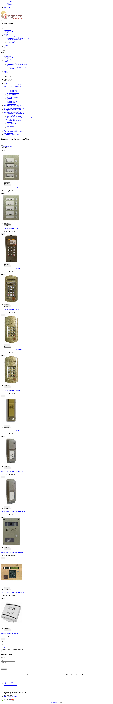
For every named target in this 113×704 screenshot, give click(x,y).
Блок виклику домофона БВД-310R (10, 268)
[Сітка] (1, 145)
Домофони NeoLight (12, 98)
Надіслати (3, 668)
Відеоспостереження (9, 119)
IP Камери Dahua (11, 123)
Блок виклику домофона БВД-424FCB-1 (12, 552)
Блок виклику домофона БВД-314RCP (11, 349)
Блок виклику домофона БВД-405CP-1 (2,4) (13, 511)
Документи (10, 31)
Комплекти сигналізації (13, 111)
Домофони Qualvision (12, 99)
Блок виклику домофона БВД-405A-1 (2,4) (12, 471)
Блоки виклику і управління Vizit (12, 86)
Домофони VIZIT (11, 104)
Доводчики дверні (8, 133)
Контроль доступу (8, 124)
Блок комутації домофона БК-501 (10, 633)
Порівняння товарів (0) (7, 146)
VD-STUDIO (54, 702)
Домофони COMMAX (12, 97)
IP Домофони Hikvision (13, 93)
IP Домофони (10, 42)
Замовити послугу (8, 43)
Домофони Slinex (11, 102)
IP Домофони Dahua (12, 91)
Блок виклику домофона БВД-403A (10, 430)
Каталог (6, 34)
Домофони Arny (11, 95)
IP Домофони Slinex (12, 94)
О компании (7, 680)
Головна (6, 54)
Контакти (6, 48)
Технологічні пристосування (11, 130)
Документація (7, 30)
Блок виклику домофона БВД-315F (10, 390)
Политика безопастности (10, 685)
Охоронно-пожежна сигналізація (12, 109)
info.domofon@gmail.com (10, 696)
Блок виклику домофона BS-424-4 (10, 188)
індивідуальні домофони (10, 88)
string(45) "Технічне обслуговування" (16, 67)
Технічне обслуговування (13, 41)
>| (4, 647)
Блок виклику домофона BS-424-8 (10, 228)
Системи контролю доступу (14, 39)
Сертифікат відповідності (13, 32)
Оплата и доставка (8, 682)
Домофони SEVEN (12, 101)
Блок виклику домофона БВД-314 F (10, 309)
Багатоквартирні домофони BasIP (12, 105)
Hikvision (9, 122)
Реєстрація (9, 4)
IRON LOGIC (10, 126)
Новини (6, 46)
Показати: (3, 150)
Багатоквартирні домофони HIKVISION (14, 108)
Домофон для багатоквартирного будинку (18, 38)
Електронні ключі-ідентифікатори (12, 134)
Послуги (6, 35)
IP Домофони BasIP (12, 90)
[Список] (2, 145)
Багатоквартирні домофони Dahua (13, 106)
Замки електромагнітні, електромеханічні (14, 131)
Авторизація (10, 3)
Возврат (6, 683)
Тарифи (6, 45)
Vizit (8, 127)
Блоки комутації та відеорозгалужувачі (17, 115)
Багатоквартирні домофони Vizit (12, 84)
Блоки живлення (8, 135)
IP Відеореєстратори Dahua (14, 120)
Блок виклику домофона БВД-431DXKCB (12, 592)
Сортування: (4, 147)
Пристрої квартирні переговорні (15, 116)
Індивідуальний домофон (13, 37)
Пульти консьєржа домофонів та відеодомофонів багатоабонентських (25, 117)
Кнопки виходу (11, 128)
